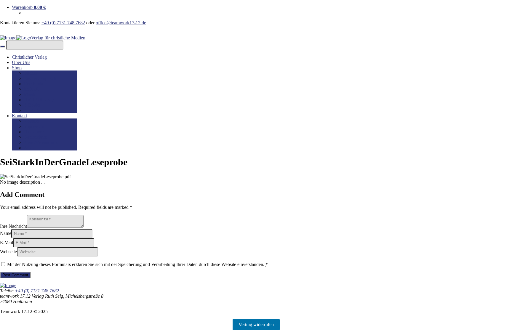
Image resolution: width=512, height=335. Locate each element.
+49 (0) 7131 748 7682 (63, 22)
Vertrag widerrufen (256, 324)
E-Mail (6, 242)
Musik (30, 94)
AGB (29, 147)
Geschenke (34, 83)
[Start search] (2, 46)
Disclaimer (34, 131)
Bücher (30, 73)
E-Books (32, 105)
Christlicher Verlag (29, 57)
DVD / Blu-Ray (39, 99)
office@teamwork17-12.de (121, 22)
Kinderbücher (36, 110)
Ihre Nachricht (13, 226)
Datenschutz (35, 137)
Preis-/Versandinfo (41, 142)
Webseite (8, 251)
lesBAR (31, 89)
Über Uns (21, 62)
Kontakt (19, 115)
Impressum (34, 126)
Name (5, 233)
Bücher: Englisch (40, 78)
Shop (17, 67)
